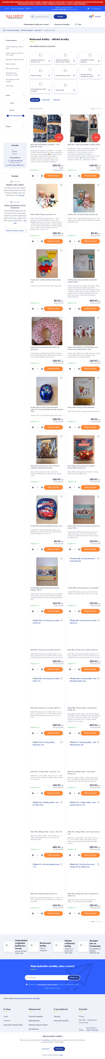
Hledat (60, 17)
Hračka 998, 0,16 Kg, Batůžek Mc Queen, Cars (46, 526)
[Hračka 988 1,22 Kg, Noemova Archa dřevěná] (84, 571)
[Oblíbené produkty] (89, 9)
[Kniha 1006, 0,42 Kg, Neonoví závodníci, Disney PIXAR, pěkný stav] (84, 449)
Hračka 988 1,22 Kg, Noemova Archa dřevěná (83, 588)
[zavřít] (102, 2)
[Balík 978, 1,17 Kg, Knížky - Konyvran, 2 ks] (47, 755)
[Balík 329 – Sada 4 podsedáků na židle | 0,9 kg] (84, 128)
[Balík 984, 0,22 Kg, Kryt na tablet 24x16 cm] (47, 633)
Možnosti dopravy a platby (38, 1025)
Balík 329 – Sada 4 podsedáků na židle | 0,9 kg (84, 145)
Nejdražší (56, 100)
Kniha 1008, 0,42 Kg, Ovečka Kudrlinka (81, 407)
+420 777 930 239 (60, 9)
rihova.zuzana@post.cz (16, 165)
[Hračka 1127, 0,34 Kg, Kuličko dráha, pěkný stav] (47, 263)
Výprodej (57, 1016)
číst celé (21, 195)
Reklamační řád (34, 1021)
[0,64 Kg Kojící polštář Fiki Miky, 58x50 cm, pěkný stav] (47, 331)
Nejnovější (35, 100)
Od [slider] (8, 116)
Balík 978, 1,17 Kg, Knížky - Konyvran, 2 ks (45, 772)
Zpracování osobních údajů (13, 1025)
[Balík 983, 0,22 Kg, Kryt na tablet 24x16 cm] (84, 633)
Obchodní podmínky (17, 9)
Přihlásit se (74, 978)
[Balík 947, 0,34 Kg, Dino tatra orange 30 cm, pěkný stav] (84, 877)
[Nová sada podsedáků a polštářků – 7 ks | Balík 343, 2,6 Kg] (47, 128)
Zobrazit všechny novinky (15, 231)
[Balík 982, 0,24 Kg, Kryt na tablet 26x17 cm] (47, 691)
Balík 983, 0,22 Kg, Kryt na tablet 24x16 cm (83, 650)
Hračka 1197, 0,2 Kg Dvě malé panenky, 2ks (83, 214)
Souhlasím (59, 1049)
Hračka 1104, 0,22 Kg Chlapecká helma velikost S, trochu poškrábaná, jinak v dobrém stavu (47, 409)
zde (61, 1055)
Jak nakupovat (34, 1029)
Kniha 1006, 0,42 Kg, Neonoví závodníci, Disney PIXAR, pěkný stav (81, 467)
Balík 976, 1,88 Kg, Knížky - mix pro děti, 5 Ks (46, 832)
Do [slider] (23, 116)
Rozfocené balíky (62, 24)
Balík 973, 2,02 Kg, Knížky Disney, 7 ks (44, 894)
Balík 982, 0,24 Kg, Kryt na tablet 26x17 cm (46, 708)
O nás (7, 9)
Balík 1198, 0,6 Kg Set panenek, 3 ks (43, 214)
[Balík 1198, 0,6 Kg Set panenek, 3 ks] (47, 198)
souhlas (46, 1040)
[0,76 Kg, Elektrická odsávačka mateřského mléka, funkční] (84, 263)
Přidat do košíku (53, 176)
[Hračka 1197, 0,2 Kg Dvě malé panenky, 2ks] (84, 198)
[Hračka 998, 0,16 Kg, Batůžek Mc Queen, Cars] (47, 509)
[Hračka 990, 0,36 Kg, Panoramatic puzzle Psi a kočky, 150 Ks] (84, 509)
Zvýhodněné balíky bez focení (36, 24)
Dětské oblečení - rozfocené (31, 30)
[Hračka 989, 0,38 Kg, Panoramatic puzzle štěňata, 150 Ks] (47, 571)
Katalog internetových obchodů (27, 998)
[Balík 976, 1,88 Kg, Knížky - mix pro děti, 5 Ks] (47, 815)
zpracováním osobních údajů (47, 985)
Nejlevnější (46, 100)
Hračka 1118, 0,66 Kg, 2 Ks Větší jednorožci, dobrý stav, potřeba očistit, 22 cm (83, 348)
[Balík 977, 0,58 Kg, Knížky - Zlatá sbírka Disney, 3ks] (84, 755)
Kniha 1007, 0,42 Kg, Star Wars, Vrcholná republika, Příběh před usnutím (45, 467)
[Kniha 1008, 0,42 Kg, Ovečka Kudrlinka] (84, 391)
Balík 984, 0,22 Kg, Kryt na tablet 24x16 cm (46, 650)
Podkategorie (11, 40)
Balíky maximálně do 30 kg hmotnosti (15, 206)
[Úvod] (15, 16)
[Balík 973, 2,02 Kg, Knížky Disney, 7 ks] (47, 877)
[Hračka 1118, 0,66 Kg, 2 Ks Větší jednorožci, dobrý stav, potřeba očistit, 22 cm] (84, 331)
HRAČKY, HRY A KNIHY (15, 185)
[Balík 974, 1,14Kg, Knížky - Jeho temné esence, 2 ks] (84, 815)
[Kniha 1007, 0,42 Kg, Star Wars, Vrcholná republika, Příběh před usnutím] (47, 449)
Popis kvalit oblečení (61, 1021)
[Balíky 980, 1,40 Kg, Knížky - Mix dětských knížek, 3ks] (84, 691)
